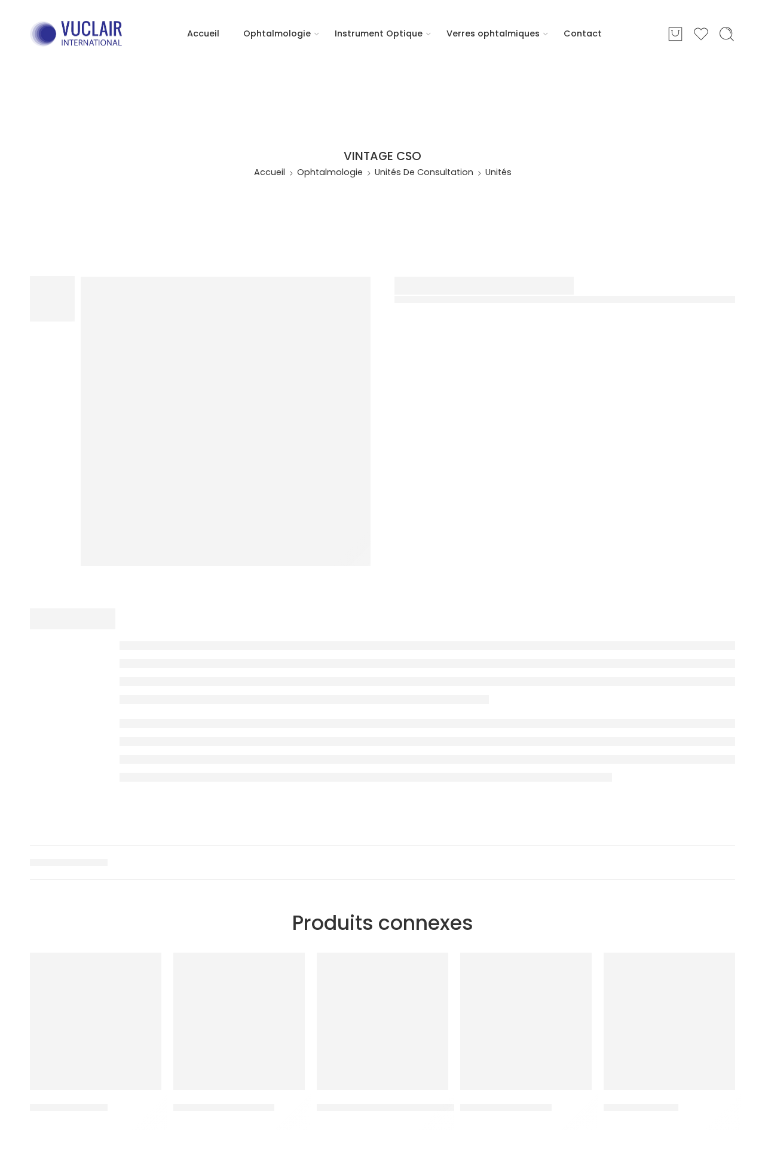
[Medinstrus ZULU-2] (526, 1021)
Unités (498, 172)
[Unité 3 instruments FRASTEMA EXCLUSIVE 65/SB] (382, 1021)
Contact (583, 33)
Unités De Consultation (424, 172)
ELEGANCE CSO (641, 1107)
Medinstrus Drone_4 (223, 1107)
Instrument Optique (379, 33)
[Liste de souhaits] (144, 969)
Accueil (203, 33)
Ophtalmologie (277, 33)
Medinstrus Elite (69, 1107)
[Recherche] (726, 34)
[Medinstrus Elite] (95, 1021)
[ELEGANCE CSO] (669, 1021)
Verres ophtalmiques (493, 33)
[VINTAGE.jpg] (226, 421)
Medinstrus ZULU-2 (506, 1107)
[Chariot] (675, 34)
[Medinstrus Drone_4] (239, 1021)
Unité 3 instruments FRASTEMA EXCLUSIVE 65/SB (434, 1107)
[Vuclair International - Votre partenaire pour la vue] (76, 34)
